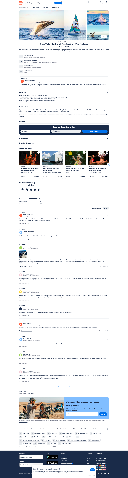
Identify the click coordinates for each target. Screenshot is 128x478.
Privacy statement (23, 422)
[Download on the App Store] (52, 463)
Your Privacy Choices (66, 463)
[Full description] (107, 106)
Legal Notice (64, 458)
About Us (89, 456)
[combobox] (40, 3)
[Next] (108, 164)
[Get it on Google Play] (52, 457)
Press (88, 463)
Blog (88, 460)
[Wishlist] (88, 2)
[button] (64, 46)
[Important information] (107, 143)
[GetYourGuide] (21, 3)
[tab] (28, 429)
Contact (63, 456)
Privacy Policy (64, 460)
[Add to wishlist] (38, 152)
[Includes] (107, 121)
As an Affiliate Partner (101, 460)
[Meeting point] (107, 138)
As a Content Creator (101, 458)
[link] (29, 165)
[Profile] (106, 2)
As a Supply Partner (100, 456)
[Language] (100, 2)
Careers (88, 458)
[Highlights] (107, 92)
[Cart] (94, 2)
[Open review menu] (107, 215)
